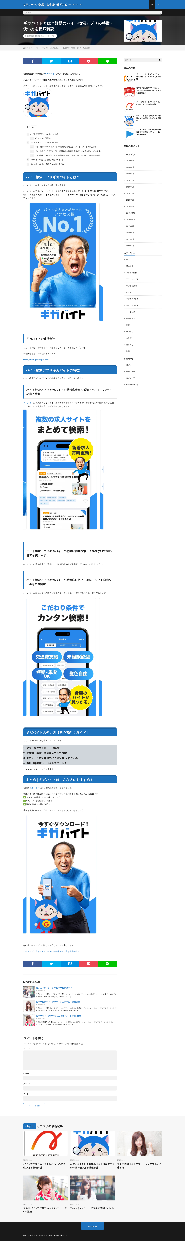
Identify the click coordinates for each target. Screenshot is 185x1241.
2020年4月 (130, 193)
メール (27, 1084)
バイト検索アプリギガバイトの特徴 (43, 142)
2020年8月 (130, 167)
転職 (128, 351)
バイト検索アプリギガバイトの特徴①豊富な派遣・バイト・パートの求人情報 (63, 147)
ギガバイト (50, 73)
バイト (52, 36)
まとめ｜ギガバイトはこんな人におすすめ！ (46, 164)
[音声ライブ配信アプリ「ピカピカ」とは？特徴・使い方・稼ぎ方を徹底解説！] (129, 92)
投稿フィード (131, 371)
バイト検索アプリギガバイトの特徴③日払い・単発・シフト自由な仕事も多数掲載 (65, 155)
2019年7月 (130, 233)
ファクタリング (132, 299)
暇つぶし (129, 331)
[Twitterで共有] (51, 61)
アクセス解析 (131, 272)
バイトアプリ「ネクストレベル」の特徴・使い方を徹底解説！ (51, 951)
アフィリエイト (132, 279)
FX (127, 259)
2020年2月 (130, 206)
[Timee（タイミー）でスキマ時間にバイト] (29, 992)
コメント (26, 1048)
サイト (26, 1094)
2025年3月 (130, 161)
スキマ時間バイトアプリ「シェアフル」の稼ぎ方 (58, 1002)
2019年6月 (130, 239)
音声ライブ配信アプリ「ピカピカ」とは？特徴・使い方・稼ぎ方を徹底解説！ (148, 90)
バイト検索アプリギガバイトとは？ (43, 134)
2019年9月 (130, 226)
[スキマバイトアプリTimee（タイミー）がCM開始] (29, 1020)
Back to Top (92, 1226)
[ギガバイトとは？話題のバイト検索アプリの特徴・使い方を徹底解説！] (129, 120)
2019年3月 (130, 246)
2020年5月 (130, 187)
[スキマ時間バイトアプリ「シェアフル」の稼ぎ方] (29, 1006)
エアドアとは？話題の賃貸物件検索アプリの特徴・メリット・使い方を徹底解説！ (148, 131)
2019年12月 (131, 213)
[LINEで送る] (107, 61)
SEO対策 (129, 266)
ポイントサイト (132, 305)
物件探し (129, 345)
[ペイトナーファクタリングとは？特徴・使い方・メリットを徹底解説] (129, 78)
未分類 (129, 338)
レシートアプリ (132, 318)
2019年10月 (131, 219)
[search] (160, 12)
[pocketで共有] (88, 61)
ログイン (129, 365)
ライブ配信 (130, 312)
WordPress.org (132, 384)
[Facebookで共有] (32, 61)
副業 (128, 325)
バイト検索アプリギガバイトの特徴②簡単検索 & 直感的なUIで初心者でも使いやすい (66, 151)
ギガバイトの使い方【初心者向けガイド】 (45, 160)
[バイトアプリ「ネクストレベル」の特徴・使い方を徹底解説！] (129, 106)
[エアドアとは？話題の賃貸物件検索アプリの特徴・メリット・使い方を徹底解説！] (129, 134)
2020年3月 (130, 200)
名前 (26, 1073)
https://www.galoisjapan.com (36, 359)
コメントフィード (133, 378)
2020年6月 (130, 180)
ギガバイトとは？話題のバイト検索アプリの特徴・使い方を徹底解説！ (148, 118)
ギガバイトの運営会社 (41, 138)
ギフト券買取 (131, 286)
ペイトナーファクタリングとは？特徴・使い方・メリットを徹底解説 (148, 76)
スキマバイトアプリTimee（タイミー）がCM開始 (58, 1016)
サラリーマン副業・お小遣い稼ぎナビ (53, 1235)
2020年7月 (130, 174)
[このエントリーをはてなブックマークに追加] (70, 61)
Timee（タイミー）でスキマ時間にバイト (55, 988)
